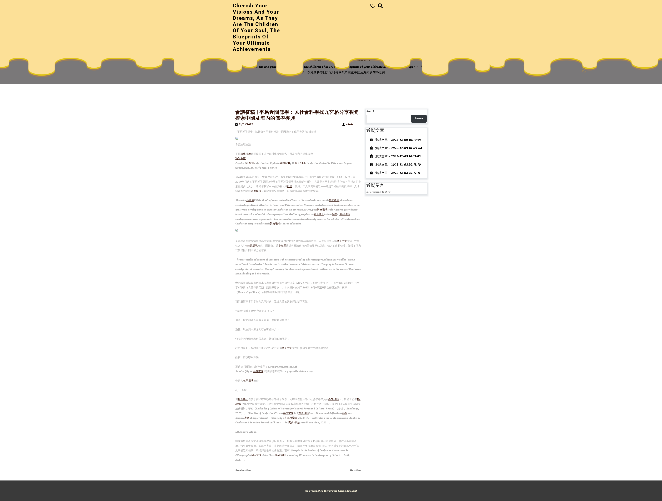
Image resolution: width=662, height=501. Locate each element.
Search (370, 111)
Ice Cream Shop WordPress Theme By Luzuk (331, 491)
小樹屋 (250, 163)
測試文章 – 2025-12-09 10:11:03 (398, 156)
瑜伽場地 (285, 163)
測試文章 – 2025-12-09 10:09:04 (398, 148)
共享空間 (258, 371)
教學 (289, 186)
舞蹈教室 (334, 200)
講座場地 (322, 210)
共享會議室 (290, 418)
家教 (344, 413)
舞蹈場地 (344, 214)
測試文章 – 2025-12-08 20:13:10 (398, 165)
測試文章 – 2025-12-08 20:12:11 (397, 173)
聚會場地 (319, 214)
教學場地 (245, 154)
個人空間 (299, 163)
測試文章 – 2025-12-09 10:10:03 (398, 140)
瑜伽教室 (240, 158)
